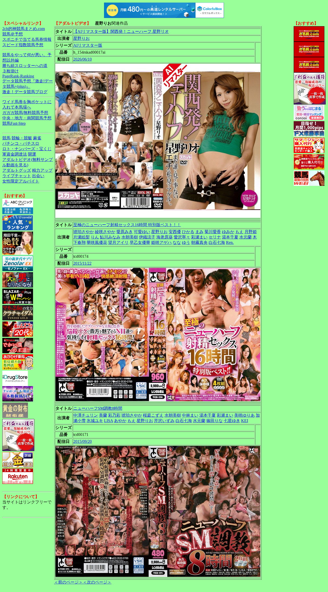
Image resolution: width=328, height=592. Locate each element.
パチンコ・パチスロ (20, 143)
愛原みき (124, 232)
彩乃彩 (114, 415)
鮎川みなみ (110, 237)
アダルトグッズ (16, 170)
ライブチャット (16, 176)
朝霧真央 (199, 242)
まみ (199, 232)
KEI (244, 420)
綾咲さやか (105, 232)
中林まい (190, 415)
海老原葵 (164, 237)
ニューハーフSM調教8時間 (97, 408)
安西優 (175, 232)
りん (95, 237)
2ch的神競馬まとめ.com (23, 28)
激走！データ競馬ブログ (24, 92)
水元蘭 (245, 237)
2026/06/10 (82, 59)
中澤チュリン (85, 415)
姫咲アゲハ (161, 242)
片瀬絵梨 (81, 237)
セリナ (215, 237)
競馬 (6, 138)
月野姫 (250, 232)
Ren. (230, 242)
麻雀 (37, 138)
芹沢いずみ (164, 420)
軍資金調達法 (14, 154)
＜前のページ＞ (68, 582)
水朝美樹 (129, 237)
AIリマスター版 (87, 45)
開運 (32, 154)
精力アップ (42, 170)
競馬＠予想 (12, 34)
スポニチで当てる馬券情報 (27, 39)
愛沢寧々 (182, 237)
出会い (38, 176)
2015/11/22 (82, 263)
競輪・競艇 (22, 138)
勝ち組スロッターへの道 (24, 65)
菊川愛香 (212, 232)
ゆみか (228, 232)
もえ (239, 232)
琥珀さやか (83, 232)
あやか (120, 420)
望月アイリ (118, 242)
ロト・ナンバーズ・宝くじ (27, 149)
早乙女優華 (140, 242)
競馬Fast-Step (14, 123)
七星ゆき (232, 420)
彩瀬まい (199, 237)
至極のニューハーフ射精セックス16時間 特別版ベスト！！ (127, 225)
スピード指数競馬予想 (22, 45)
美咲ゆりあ (244, 415)
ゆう (186, 242)
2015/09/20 (82, 441)
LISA (108, 420)
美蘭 (103, 415)
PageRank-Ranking (18, 76)
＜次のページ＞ (97, 582)
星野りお (81, 38)
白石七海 (217, 242)
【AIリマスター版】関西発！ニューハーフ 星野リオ (121, 31)
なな (177, 242)
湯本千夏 (230, 237)
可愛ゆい (142, 232)
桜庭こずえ (153, 415)
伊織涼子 (147, 237)
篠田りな (214, 420)
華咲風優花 (97, 242)
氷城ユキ (95, 420)
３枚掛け (10, 71)
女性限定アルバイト (20, 181)
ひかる (188, 232)
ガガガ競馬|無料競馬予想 (25, 112)
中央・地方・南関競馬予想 (27, 118)
